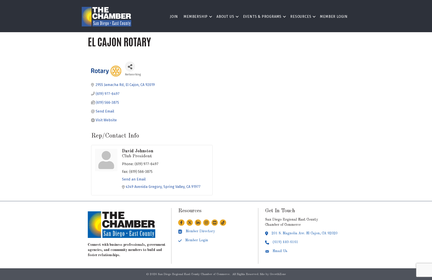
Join (174, 16)
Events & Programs (262, 16)
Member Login (334, 16)
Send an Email (134, 179)
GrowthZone (278, 274)
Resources (300, 16)
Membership (196, 16)
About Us (225, 16)
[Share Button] (130, 66)
